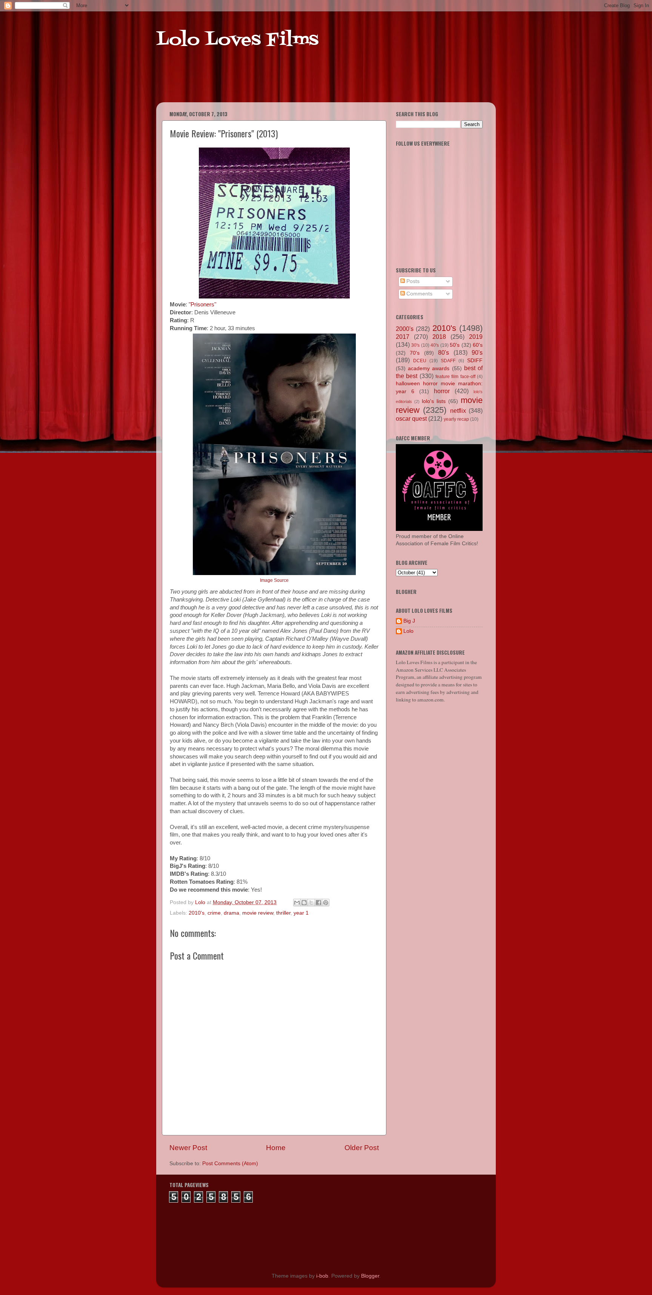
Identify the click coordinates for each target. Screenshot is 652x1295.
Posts (412, 281)
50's (455, 345)
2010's (197, 913)
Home (276, 1148)
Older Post (361, 1148)
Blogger (370, 1276)
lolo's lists (434, 401)
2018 (439, 336)
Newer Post (188, 1148)
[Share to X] (311, 902)
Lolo (408, 631)
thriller (283, 913)
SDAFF (448, 360)
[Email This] (297, 902)
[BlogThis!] (304, 902)
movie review (257, 913)
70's (415, 353)
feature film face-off (455, 376)
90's (477, 352)
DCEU (419, 360)
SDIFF (475, 360)
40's (435, 345)
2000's (405, 328)
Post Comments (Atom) (230, 1163)
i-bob (322, 1276)
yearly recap (456, 419)
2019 (476, 336)
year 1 (301, 913)
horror (442, 391)
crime (214, 913)
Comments (418, 294)
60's (478, 345)
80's (443, 352)
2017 (402, 336)
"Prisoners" (202, 304)
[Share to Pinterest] (325, 902)
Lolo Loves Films (237, 40)
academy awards (428, 368)
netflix (458, 410)
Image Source (274, 580)
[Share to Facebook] (318, 902)
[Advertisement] (301, 83)
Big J (409, 621)
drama (231, 913)
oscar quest (411, 418)
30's (415, 345)
